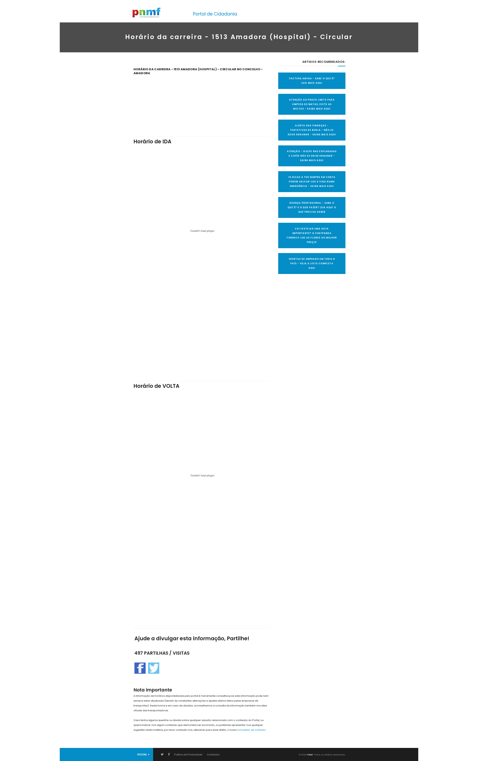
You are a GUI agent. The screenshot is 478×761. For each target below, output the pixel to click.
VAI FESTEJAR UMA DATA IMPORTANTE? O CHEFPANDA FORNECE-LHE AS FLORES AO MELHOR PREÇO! (312, 235)
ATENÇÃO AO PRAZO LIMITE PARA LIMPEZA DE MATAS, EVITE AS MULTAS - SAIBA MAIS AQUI (312, 104)
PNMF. (310, 754)
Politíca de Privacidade (188, 754)
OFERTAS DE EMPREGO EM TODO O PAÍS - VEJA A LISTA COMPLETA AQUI (312, 263)
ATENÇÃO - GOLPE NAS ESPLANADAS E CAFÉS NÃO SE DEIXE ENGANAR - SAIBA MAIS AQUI (312, 156)
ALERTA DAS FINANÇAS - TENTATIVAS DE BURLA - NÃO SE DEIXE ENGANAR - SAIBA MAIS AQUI (312, 130)
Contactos (213, 754)
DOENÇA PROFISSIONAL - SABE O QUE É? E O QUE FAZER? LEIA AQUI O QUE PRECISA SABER (312, 207)
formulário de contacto (252, 730)
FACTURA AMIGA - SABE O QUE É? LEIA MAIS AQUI (312, 80)
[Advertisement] (202, 103)
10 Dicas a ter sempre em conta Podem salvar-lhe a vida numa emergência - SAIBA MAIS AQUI (311, 181)
